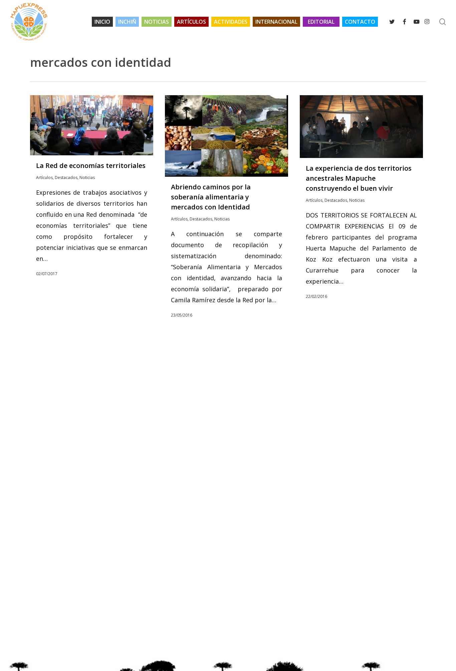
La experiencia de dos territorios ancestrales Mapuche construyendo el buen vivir (359, 178)
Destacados (66, 177)
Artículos (44, 177)
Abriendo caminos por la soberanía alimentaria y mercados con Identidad (211, 196)
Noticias (87, 177)
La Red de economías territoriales (91, 165)
